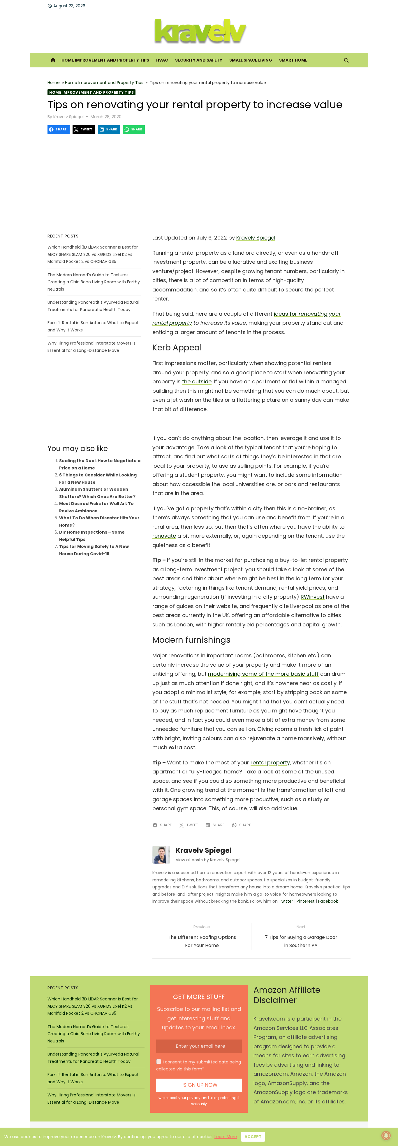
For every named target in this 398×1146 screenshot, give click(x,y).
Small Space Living (250, 60)
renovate (164, 535)
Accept (253, 1137)
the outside (197, 381)
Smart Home (293, 60)
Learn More (225, 1137)
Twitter (286, 901)
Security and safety (198, 60)
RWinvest (313, 596)
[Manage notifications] (386, 1135)
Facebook (328, 901)
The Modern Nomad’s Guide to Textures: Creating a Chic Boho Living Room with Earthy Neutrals (93, 282)
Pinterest (306, 901)
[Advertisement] (199, 183)
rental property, (271, 762)
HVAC (162, 60)
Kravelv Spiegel (68, 116)
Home (53, 82)
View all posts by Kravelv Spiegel (208, 860)
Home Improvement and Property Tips (105, 60)
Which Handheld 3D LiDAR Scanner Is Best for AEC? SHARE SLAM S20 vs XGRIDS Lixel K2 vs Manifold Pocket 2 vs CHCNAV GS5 (92, 254)
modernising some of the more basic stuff (263, 673)
